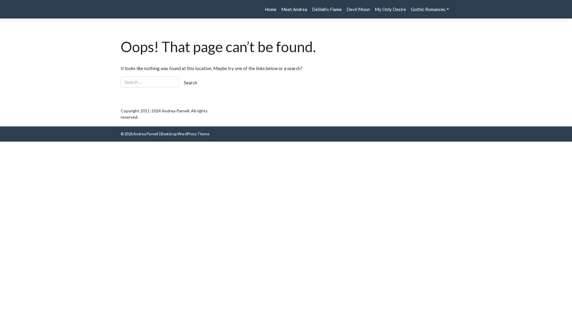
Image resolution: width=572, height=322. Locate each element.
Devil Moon (358, 9)
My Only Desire (390, 9)
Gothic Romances (428, 9)
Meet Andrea (294, 9)
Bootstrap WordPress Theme (185, 133)
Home (270, 9)
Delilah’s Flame (327, 9)
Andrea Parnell (145, 133)
